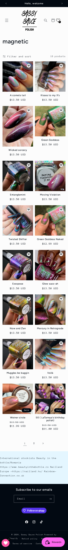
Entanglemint (18, 194)
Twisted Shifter (18, 239)
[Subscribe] (50, 499)
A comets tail (18, 95)
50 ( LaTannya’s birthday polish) (50, 419)
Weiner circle (17, 417)
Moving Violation (50, 194)
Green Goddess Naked (50, 239)
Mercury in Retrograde (50, 328)
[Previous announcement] (6, 3)
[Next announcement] (62, 3)
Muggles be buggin (18, 372)
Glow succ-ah (50, 283)
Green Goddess (50, 140)
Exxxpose (17, 283)
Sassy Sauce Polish (32, 535)
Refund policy (30, 539)
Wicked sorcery (18, 150)
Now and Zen (18, 328)
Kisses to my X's (50, 95)
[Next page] (43, 443)
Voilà (50, 372)
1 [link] (25, 443)
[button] (6, 20)
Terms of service (22, 544)
